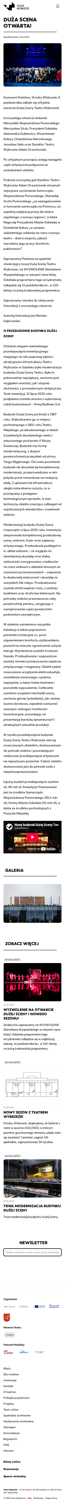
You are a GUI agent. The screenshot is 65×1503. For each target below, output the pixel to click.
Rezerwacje (11, 1469)
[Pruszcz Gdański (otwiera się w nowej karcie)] (9, 1317)
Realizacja (38, 1498)
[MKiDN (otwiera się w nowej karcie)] (25, 1306)
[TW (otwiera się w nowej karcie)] (9, 1306)
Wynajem (9, 1427)
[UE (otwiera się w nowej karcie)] (40, 1306)
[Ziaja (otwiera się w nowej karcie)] (9, 1335)
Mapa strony (51, 1498)
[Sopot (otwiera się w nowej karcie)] (55, 1306)
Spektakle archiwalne (17, 1415)
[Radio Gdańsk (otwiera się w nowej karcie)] (40, 1352)
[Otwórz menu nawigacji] (58, 6)
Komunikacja (11, 1433)
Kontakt (8, 1386)
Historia (8, 1450)
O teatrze (9, 1392)
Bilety (7, 1368)
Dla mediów (11, 1374)
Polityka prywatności (16, 1398)
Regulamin (10, 1439)
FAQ (6, 1445)
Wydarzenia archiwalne (18, 1421)
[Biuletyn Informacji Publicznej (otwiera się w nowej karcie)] (29, 1498)
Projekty (8, 1403)
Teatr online (10, 1409)
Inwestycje (10, 1380)
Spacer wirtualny (14, 1476)
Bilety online (11, 1461)
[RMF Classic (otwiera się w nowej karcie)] (9, 1352)
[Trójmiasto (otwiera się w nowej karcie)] (25, 1352)
